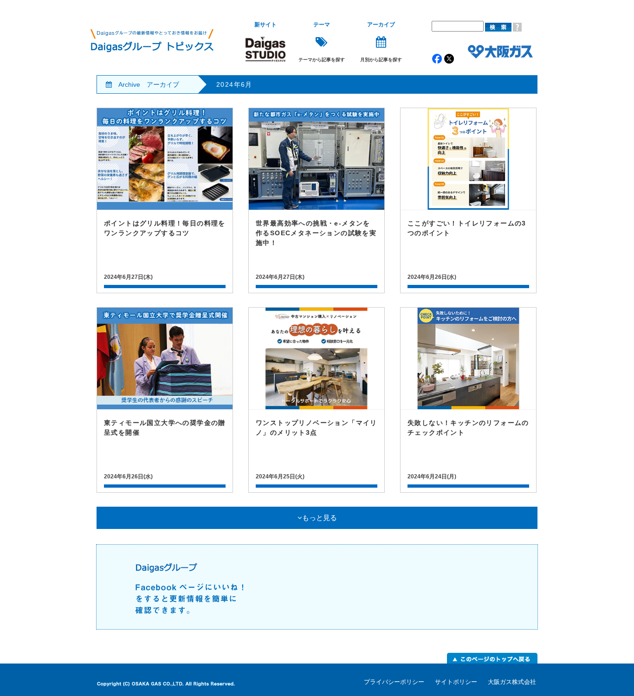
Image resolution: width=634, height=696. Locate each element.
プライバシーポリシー (394, 681)
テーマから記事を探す (321, 42)
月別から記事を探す (381, 42)
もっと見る (319, 518)
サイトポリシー (456, 681)
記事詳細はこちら (165, 200)
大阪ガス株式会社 (512, 681)
